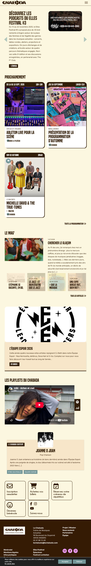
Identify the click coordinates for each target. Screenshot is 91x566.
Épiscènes (37, 552)
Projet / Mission (69, 528)
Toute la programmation (74, 223)
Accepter (65, 561)
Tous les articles (77, 295)
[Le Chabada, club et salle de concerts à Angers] (14, 2)
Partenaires (68, 533)
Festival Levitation (41, 555)
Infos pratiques (10, 555)
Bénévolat (8, 550)
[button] (5, 39)
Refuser (79, 561)
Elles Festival (38, 550)
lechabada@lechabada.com (45, 543)
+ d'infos (16, 60)
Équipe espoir (30, 472)
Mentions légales (11, 552)
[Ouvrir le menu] (86, 2)
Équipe (65, 535)
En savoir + (14, 364)
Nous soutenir (68, 530)
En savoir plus (10, 564)
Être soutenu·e (14, 472)
